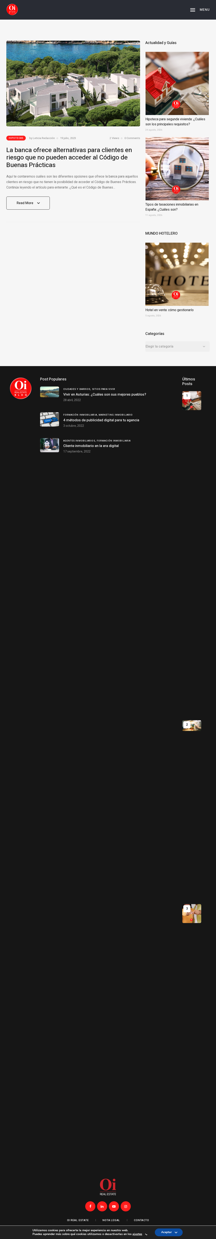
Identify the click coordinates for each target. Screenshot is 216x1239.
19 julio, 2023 (68, 138)
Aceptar (166, 1233)
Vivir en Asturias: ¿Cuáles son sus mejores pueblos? (104, 394)
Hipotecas (16, 138)
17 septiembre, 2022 (76, 451)
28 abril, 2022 (72, 400)
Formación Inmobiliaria (114, 441)
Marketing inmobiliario (116, 415)
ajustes (137, 1234)
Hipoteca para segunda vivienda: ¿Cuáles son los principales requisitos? (175, 122)
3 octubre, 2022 (73, 426)
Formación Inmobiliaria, (81, 415)
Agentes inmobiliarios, (80, 441)
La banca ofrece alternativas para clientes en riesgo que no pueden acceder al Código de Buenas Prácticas (69, 158)
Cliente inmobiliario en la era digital (91, 445)
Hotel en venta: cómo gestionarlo (169, 310)
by (42, 138)
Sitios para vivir (103, 389)
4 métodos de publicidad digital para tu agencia (101, 420)
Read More (25, 205)
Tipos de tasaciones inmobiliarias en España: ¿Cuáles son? (171, 207)
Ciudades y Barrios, (77, 389)
